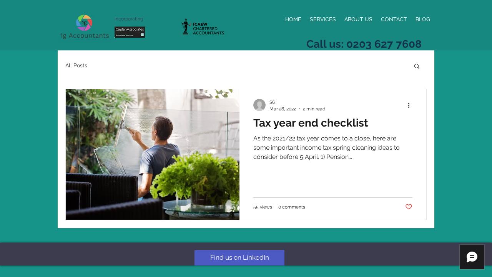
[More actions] (411, 105)
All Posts (76, 65)
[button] (417, 67)
